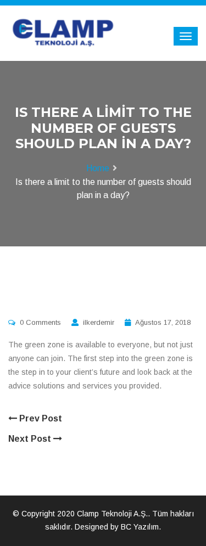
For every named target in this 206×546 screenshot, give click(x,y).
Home (97, 168)
